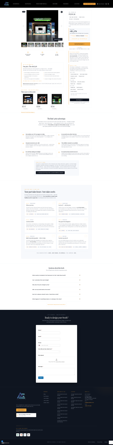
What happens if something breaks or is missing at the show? (47, 299)
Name (40, 330)
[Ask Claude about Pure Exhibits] (21, 434)
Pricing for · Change (79, 35)
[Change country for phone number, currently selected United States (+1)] (39, 345)
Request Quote (57, 39)
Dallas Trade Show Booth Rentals (76, 398)
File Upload (41, 355)
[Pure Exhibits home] (21, 396)
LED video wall (73, 81)
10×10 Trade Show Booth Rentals (62, 395)
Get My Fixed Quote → (79, 44)
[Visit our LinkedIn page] (106, 4)
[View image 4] (44, 45)
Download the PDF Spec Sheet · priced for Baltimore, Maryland (50, 172)
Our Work (55, 3)
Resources (65, 3)
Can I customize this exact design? (40, 280)
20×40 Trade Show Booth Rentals (62, 408)
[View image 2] (31, 45)
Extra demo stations (81, 81)
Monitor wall (73, 83)
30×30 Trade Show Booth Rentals (62, 415)
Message (40, 366)
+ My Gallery (79, 47)
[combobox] (49, 351)
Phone (39, 342)
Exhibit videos (46, 402)
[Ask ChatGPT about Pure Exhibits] (17, 434)
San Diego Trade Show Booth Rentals (77, 408)
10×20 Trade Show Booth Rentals (62, 398)
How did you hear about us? (45, 349)
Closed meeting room (74, 74)
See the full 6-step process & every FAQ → (57, 304)
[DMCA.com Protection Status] (5, 442)
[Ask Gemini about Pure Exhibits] (24, 434)
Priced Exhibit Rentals (41, 3)
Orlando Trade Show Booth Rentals (76, 405)
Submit (41, 377)
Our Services (16, 3)
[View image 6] (58, 45)
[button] (42, 26)
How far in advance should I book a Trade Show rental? (45, 294)
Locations (76, 3)
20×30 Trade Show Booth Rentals (62, 405)
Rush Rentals (46, 396)
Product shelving (74, 91)
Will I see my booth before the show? (41, 289)
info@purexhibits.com (89, 402)
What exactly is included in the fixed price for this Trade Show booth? (49, 275)
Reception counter (74, 76)
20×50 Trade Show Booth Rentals (62, 411)
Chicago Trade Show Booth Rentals (76, 395)
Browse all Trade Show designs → (28, 112)
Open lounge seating (83, 74)
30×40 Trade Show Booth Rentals (62, 418)
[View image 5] (51, 45)
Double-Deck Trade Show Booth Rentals (62, 421)
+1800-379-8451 (88, 405)
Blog (44, 394)
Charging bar (79, 83)
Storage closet (81, 76)
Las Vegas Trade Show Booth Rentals (76, 401)
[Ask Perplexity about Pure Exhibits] (28, 434)
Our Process (28, 3)
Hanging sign (73, 87)
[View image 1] (24, 45)
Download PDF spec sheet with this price (79, 38)
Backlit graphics (79, 87)
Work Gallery (46, 398)
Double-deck (73, 78)
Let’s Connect (87, 394)
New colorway (73, 89)
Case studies (46, 400)
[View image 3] (38, 45)
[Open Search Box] (108, 4)
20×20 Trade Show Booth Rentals (62, 401)
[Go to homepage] (6, 3)
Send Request (79, 99)
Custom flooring (80, 89)
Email (40, 336)
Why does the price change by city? (40, 284)
